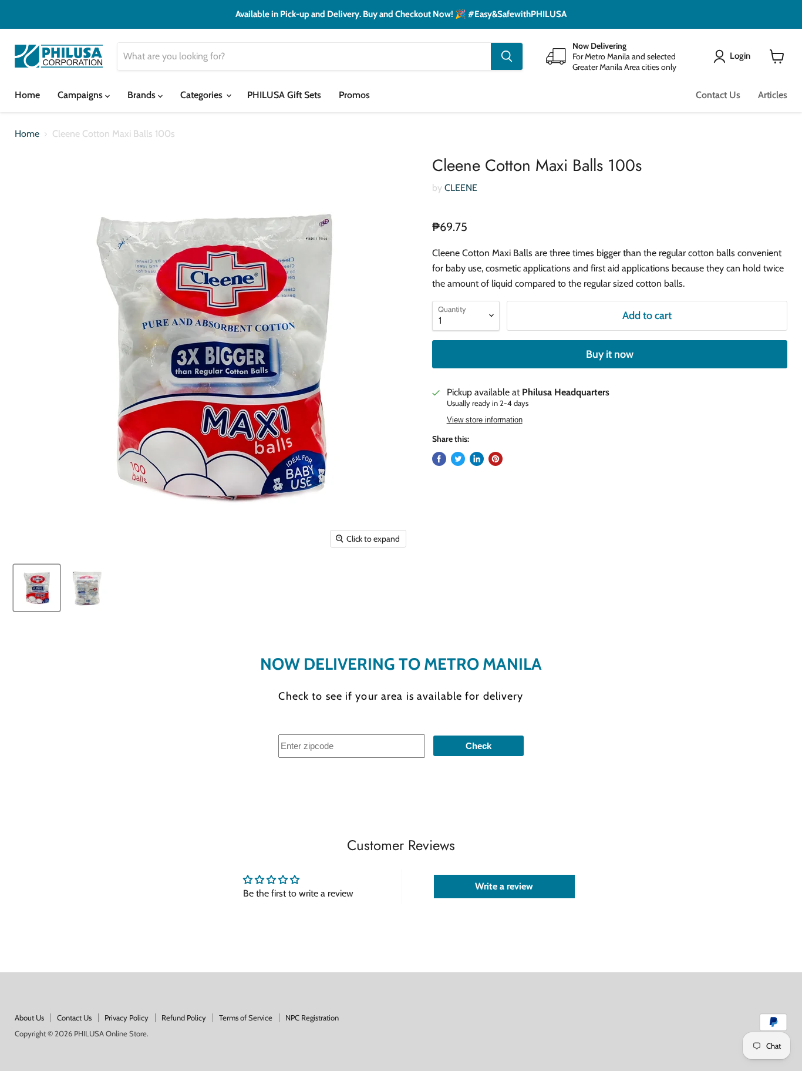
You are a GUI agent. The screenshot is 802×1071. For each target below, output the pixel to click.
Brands (142, 94)
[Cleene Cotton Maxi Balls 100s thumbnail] (37, 588)
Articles (772, 94)
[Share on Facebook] (439, 459)
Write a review (504, 886)
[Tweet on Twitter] (458, 459)
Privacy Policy (127, 1017)
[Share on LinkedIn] (477, 459)
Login (740, 56)
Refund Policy (183, 1017)
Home (27, 94)
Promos (354, 94)
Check (478, 746)
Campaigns (81, 94)
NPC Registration (312, 1017)
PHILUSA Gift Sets (284, 94)
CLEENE (460, 187)
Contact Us (718, 94)
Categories (202, 94)
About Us (29, 1017)
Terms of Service (245, 1017)
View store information (485, 420)
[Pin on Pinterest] (495, 459)
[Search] (507, 56)
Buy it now (609, 354)
